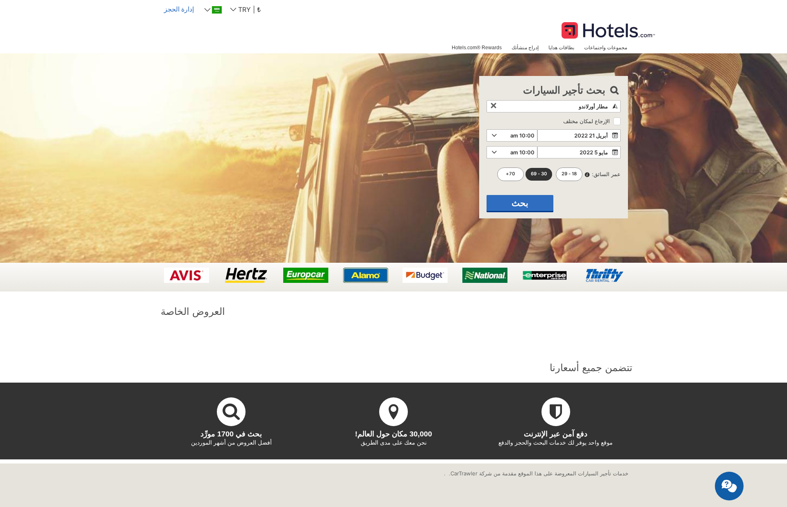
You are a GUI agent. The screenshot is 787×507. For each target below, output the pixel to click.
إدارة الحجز (179, 9)
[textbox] (554, 106)
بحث (520, 203)
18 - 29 (569, 174)
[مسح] (493, 106)
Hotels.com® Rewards (477, 47)
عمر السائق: (606, 174)
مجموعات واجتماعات (605, 47)
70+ (510, 174)
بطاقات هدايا (561, 47)
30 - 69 (539, 174)
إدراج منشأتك (525, 47)
